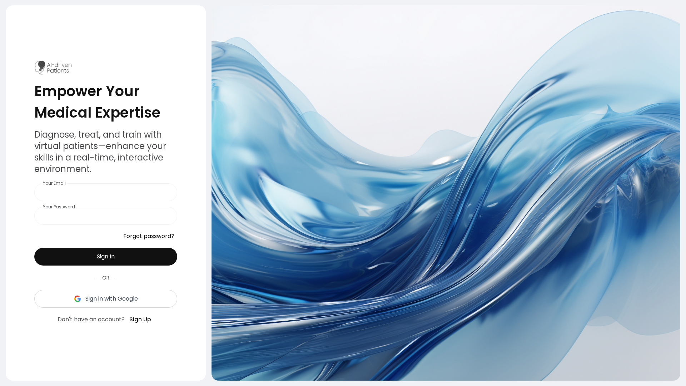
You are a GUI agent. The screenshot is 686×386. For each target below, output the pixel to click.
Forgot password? (148, 236)
